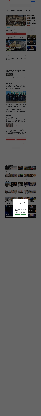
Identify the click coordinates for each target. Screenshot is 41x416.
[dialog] (20, 208)
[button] (20, 207)
